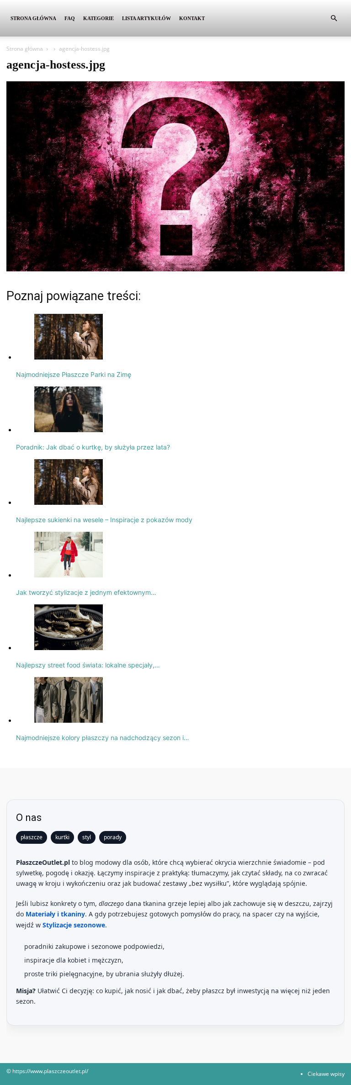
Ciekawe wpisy (326, 1074)
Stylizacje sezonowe (74, 925)
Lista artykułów (146, 18)
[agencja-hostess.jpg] (175, 269)
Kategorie (98, 18)
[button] (334, 18)
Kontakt (192, 18)
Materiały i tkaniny (55, 914)
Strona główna (24, 49)
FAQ (69, 18)
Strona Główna (33, 18)
